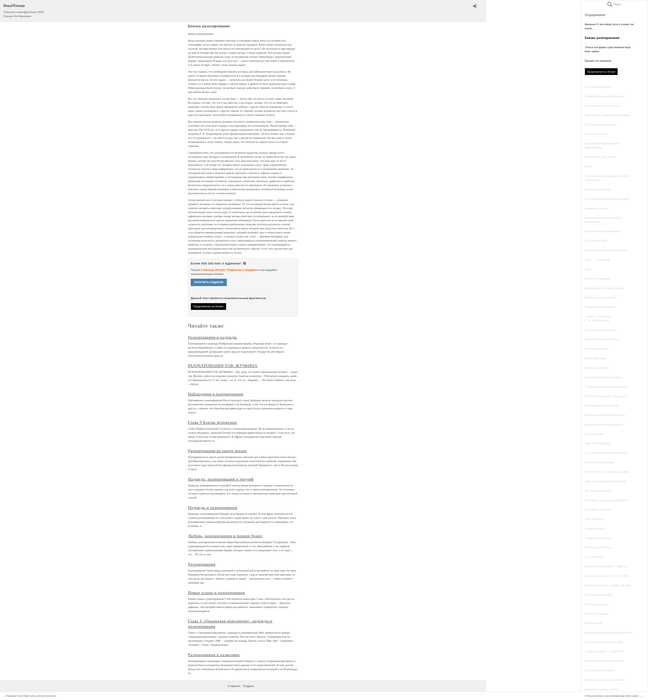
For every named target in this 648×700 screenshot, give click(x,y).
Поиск (613, 4)
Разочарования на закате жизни (217, 450)
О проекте (234, 686)
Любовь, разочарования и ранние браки (225, 535)
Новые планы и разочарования (216, 592)
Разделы (248, 686)
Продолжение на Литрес (601, 71)
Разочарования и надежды (212, 337)
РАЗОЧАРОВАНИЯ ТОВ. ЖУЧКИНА (222, 365)
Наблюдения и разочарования (215, 394)
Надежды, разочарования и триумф (221, 479)
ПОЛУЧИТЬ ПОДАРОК (208, 282)
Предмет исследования (598, 60)
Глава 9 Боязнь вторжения (212, 422)
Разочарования (201, 564)
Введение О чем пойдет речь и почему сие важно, (31, 696)
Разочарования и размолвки (214, 654)
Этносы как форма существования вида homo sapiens (612, 696)
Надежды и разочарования (212, 507)
